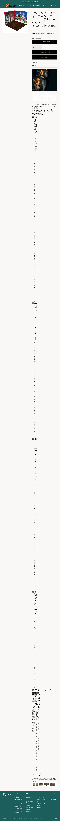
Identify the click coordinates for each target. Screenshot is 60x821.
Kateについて (40, 797)
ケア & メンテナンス (37, 63)
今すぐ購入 (44, 57)
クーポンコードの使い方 (18, 811)
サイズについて (18, 803)
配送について (17, 806)
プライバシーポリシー (35, 818)
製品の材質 (28, 811)
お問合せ (16, 797)
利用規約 (28, 805)
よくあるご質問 (18, 808)
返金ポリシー (27, 818)
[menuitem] (21, 5)
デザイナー (51, 797)
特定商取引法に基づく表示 (29, 808)
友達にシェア (40, 807)
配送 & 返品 (34, 66)
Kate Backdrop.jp (10, 818)
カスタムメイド (52, 799)
